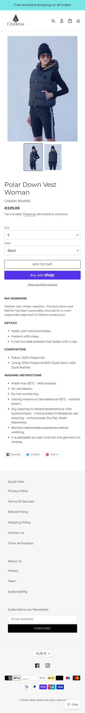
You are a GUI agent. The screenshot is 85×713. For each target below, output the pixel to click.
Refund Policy (18, 512)
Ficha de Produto (20, 543)
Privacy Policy (18, 491)
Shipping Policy (19, 522)
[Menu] (78, 21)
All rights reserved (55, 699)
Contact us (16, 533)
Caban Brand (36, 699)
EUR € (41, 653)
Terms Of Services (21, 501)
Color (7, 243)
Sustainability (17, 591)
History (13, 571)
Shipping (29, 214)
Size (7, 227)
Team (12, 581)
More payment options (42, 284)
